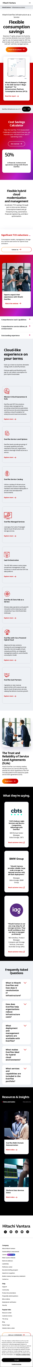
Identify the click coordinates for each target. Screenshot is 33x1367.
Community (5, 1290)
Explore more (8, 419)
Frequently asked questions (10, 1296)
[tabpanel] (16, 1158)
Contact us (5, 1279)
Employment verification (9, 1302)
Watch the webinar (11, 303)
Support (4, 1287)
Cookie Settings (16, 1364)
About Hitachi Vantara (8, 1248)
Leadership (5, 1264)
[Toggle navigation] (29, 3)
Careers (4, 1254)
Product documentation (9, 1293)
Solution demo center (8, 1328)
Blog (3, 1322)
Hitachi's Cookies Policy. (23, 1354)
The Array (5, 1319)
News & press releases (8, 1258)
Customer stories (7, 1316)
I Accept (16, 1360)
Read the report (10, 96)
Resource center (7, 1313)
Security (4, 1305)
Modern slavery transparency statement (13, 1276)
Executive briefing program (10, 1270)
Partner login (6, 1325)
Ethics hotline (6, 1299)
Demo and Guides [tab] (9, 1102)
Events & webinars (7, 1261)
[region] (16, 1351)
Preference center (7, 1267)
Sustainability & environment (10, 1251)
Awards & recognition (8, 1273)
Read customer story (15, 842)
